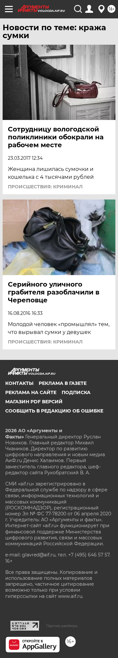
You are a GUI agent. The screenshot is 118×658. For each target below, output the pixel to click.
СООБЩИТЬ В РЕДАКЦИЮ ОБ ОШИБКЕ (54, 411)
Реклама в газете (63, 383)
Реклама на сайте (30, 392)
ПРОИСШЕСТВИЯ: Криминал (45, 186)
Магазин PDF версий (34, 402)
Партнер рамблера (61, 626)
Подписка (76, 392)
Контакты (19, 383)
